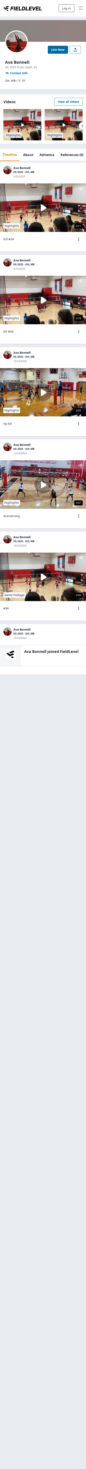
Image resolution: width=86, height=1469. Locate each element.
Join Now (57, 50)
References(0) (72, 155)
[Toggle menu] (80, 8)
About (28, 155)
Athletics (46, 155)
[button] (79, 239)
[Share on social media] (75, 50)
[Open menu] (79, 239)
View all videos (68, 102)
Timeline (10, 154)
